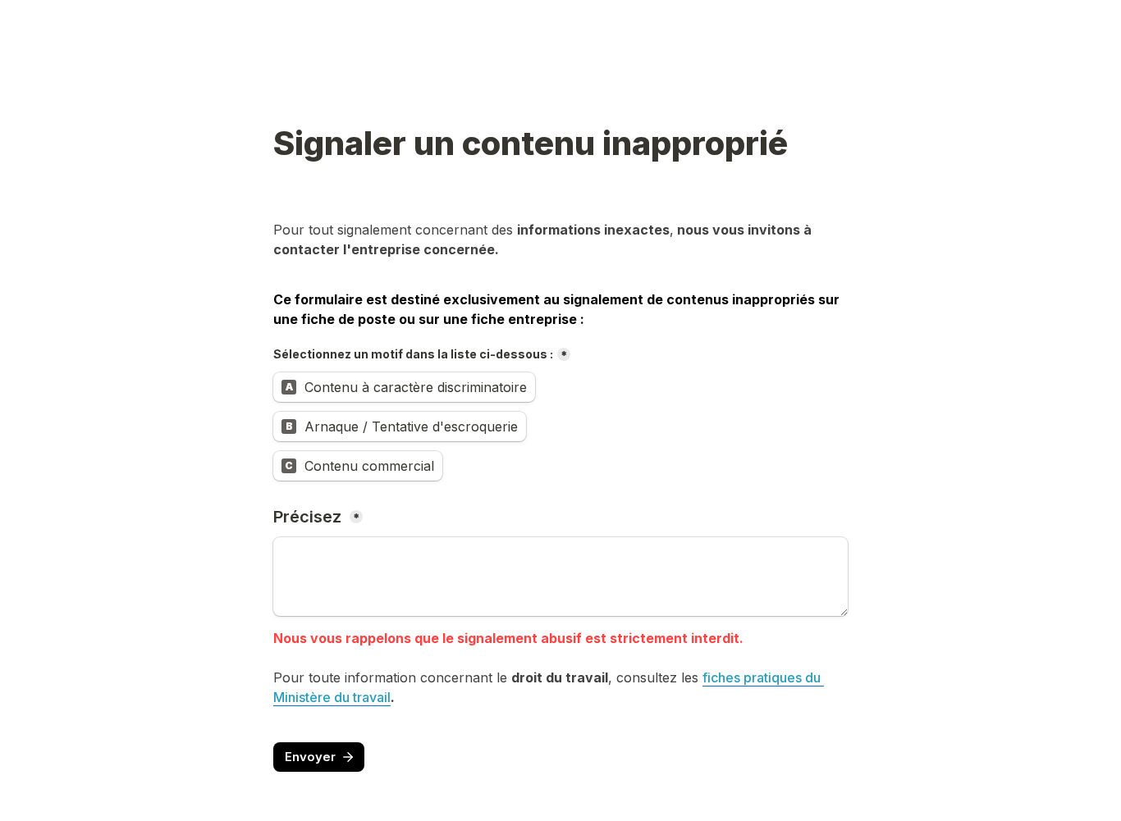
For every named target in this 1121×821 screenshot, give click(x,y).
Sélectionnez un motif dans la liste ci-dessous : (413, 354)
